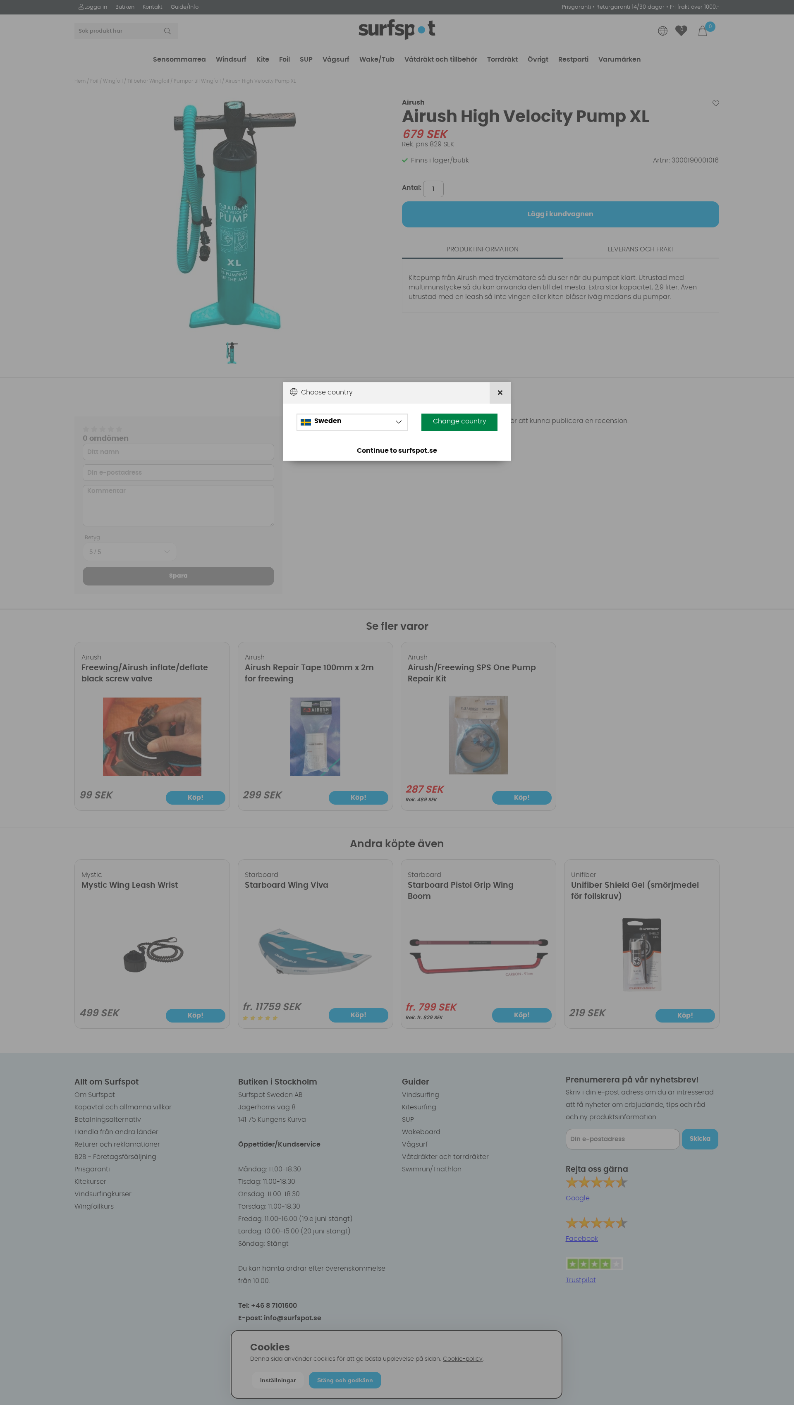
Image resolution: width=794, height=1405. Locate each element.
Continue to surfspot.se (397, 450)
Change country (459, 421)
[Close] (500, 393)
